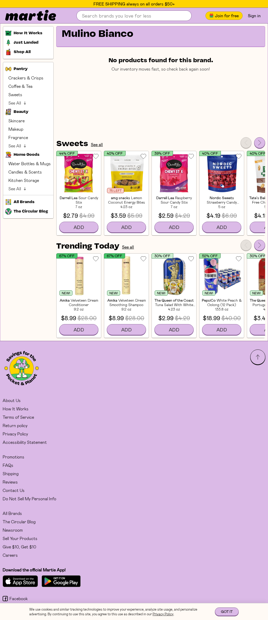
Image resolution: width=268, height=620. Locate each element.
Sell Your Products (20, 538)
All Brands (12, 513)
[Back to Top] (257, 357)
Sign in (254, 15)
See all (97, 144)
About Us (12, 400)
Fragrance (18, 137)
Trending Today (87, 246)
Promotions (13, 456)
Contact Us (14, 490)
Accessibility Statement (25, 442)
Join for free (227, 15)
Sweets (15, 94)
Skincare (16, 120)
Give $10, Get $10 (19, 546)
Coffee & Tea (20, 86)
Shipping (11, 473)
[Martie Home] (26, 15)
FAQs (8, 465)
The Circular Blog (19, 521)
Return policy (15, 425)
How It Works (16, 408)
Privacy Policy (15, 433)
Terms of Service (18, 417)
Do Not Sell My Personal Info (29, 498)
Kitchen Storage (23, 180)
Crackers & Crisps (25, 77)
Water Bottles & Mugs (29, 163)
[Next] (259, 142)
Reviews (10, 481)
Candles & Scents (25, 171)
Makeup (15, 129)
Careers (10, 555)
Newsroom (13, 529)
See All (14, 102)
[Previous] (246, 142)
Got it (227, 611)
